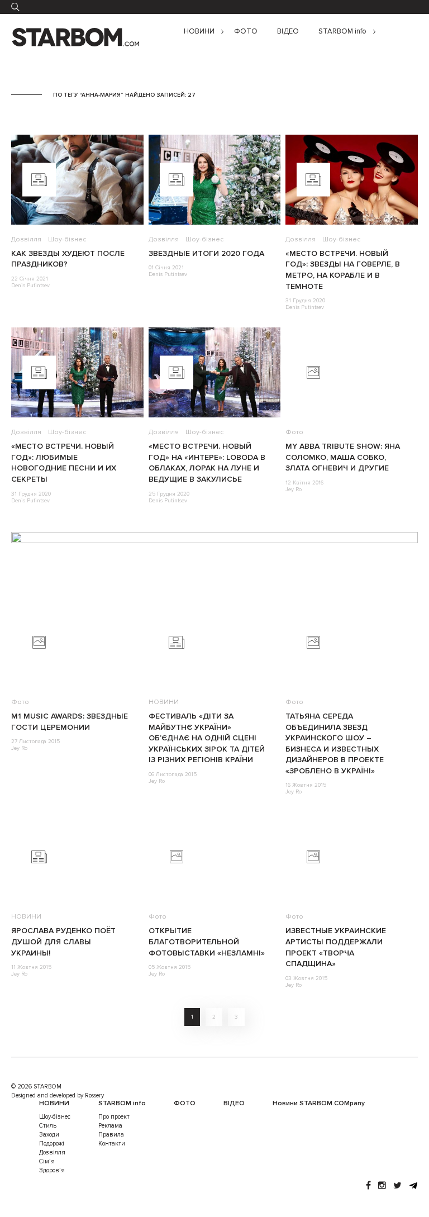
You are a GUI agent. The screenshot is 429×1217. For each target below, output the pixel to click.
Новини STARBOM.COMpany (319, 1103)
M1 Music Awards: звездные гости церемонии (69, 721)
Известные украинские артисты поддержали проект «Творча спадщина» (335, 947)
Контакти (111, 1143)
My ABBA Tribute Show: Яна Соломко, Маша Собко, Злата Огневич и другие (342, 457)
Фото (294, 432)
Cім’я (47, 1161)
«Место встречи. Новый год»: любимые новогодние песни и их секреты (63, 462)
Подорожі (51, 1143)
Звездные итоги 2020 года (206, 253)
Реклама (110, 1125)
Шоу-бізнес (67, 239)
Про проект (114, 1116)
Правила (111, 1134)
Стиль (47, 1125)
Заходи (49, 1134)
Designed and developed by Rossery (57, 1095)
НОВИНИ (199, 31)
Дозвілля (26, 239)
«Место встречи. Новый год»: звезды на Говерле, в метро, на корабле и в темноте (342, 270)
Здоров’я (52, 1170)
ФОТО (246, 31)
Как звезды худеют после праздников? (68, 259)
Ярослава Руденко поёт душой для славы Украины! (63, 941)
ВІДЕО (288, 31)
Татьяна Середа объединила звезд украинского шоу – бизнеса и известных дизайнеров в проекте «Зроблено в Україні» (334, 743)
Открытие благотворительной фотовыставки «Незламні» (207, 941)
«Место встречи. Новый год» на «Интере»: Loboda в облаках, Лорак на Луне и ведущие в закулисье (207, 462)
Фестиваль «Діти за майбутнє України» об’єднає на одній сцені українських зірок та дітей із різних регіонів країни (207, 737)
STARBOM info (342, 31)
